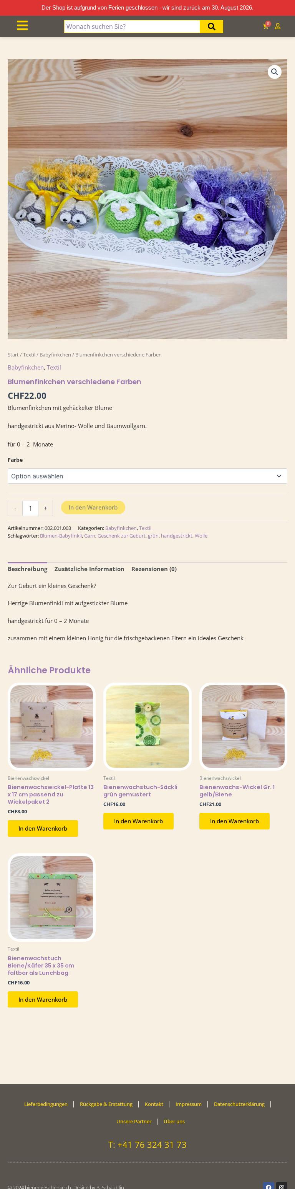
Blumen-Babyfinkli (61, 535)
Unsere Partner (133, 1121)
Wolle (201, 535)
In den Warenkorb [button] (42, 828)
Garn (89, 535)
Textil (29, 354)
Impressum (189, 1104)
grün (153, 535)
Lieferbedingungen (46, 1104)
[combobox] (132, 26)
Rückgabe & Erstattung (106, 1104)
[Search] (211, 26)
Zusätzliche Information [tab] (89, 569)
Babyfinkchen (55, 354)
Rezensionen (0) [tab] (154, 569)
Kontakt (154, 1104)
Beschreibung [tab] (27, 569)
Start (13, 354)
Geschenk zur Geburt (122, 535)
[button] (275, 72)
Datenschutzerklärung (239, 1104)
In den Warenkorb (93, 507)
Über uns (174, 1121)
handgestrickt (176, 535)
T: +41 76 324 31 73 (147, 1144)
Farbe (15, 459)
